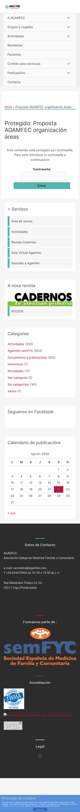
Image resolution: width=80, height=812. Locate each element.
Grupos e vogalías (20, 27)
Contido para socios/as (23, 63)
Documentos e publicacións (27, 357)
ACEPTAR (40, 809)
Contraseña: (42, 169)
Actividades (15, 36)
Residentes (15, 45)
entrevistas (15, 364)
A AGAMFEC (16, 18)
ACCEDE (17, 311)
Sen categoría (17, 378)
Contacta (13, 82)
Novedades (16, 371)
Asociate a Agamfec (25, 263)
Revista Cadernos (23, 242)
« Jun (11, 513)
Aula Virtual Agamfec (26, 253)
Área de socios (21, 221)
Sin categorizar (18, 384)
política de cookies (16, 806)
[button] (40, 755)
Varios (12, 391)
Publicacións (16, 73)
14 (49, 483)
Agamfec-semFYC (20, 351)
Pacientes (14, 54)
